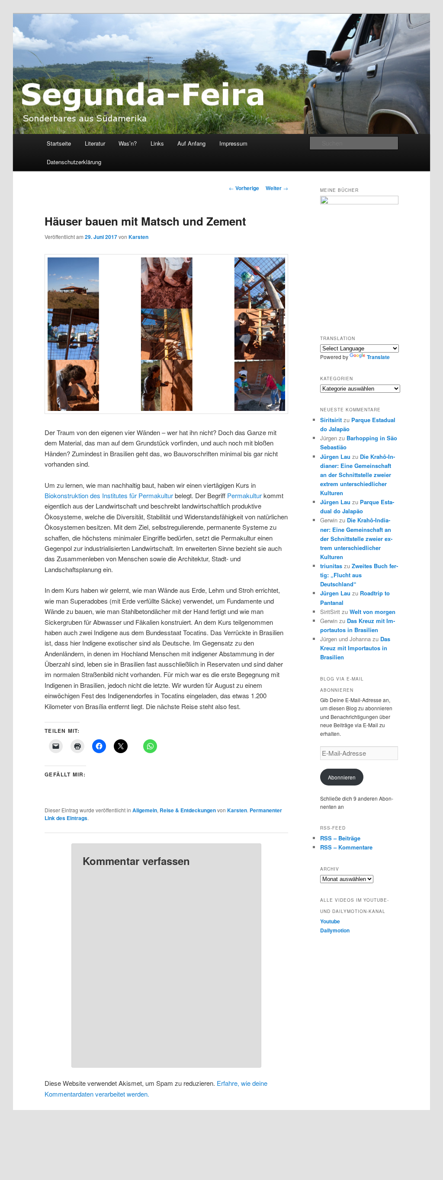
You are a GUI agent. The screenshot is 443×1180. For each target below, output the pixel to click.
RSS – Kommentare (346, 847)
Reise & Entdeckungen (188, 810)
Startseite (59, 143)
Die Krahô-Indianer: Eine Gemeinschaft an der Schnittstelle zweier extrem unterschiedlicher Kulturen (357, 474)
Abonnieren (342, 777)
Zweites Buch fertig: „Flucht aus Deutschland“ (359, 575)
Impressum (233, 143)
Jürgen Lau (335, 456)
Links (157, 143)
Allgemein (144, 810)
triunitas (331, 566)
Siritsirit (331, 420)
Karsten (138, 237)
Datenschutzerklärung (74, 162)
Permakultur (244, 495)
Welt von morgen (372, 611)
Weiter (277, 188)
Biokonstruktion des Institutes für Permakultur (109, 495)
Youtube (330, 921)
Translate (378, 357)
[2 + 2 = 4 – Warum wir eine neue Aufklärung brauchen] (359, 258)
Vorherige (244, 188)
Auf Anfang (191, 143)
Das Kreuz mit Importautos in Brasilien (355, 648)
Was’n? (128, 143)
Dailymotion (335, 930)
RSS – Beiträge (340, 838)
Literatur (95, 143)
